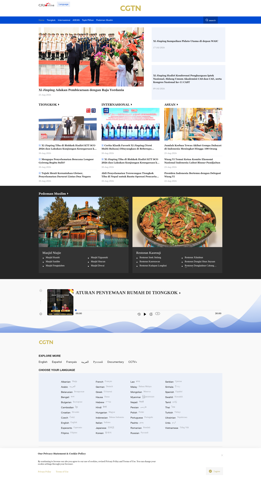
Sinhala (172, 386)
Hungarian (105, 412)
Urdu (170, 422)
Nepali (137, 402)
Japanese (105, 427)
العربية (85, 361)
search (212, 20)
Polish (137, 412)
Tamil (171, 402)
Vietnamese (177, 427)
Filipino (69, 433)
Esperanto (71, 427)
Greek (104, 391)
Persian (138, 407)
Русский (98, 361)
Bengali (67, 397)
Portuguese (141, 417)
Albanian (69, 381)
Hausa (103, 397)
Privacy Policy (44, 471)
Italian (103, 422)
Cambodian (69, 407)
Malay (140, 386)
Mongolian (140, 391)
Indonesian (110, 417)
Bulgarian (71, 402)
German (104, 386)
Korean (103, 433)
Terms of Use (62, 471)
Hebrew (103, 402)
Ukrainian (176, 417)
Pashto (137, 422)
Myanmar (142, 397)
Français (71, 361)
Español (57, 361)
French (104, 381)
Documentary (115, 361)
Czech (68, 417)
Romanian (140, 427)
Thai (170, 407)
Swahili (174, 397)
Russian (139, 433)
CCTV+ (132, 361)
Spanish (173, 391)
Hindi (101, 407)
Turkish (172, 412)
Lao (135, 381)
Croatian (70, 412)
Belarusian (72, 391)
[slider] (76, 310)
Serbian (173, 381)
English (43, 361)
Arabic (68, 386)
